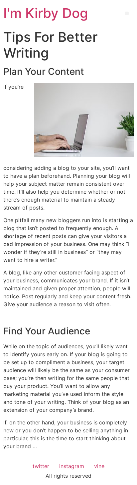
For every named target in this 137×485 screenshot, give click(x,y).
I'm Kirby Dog (45, 13)
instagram (71, 466)
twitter (41, 466)
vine (99, 466)
